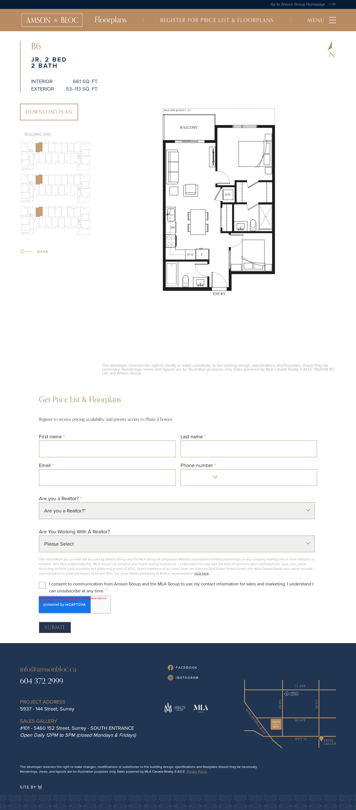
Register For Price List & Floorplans (217, 20)
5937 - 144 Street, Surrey (47, 708)
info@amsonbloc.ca (48, 669)
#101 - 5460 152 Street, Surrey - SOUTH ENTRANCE (77, 727)
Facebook (185, 667)
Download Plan (49, 112)
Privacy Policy (197, 771)
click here (201, 573)
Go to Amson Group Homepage (298, 4)
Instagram (186, 677)
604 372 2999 (41, 681)
